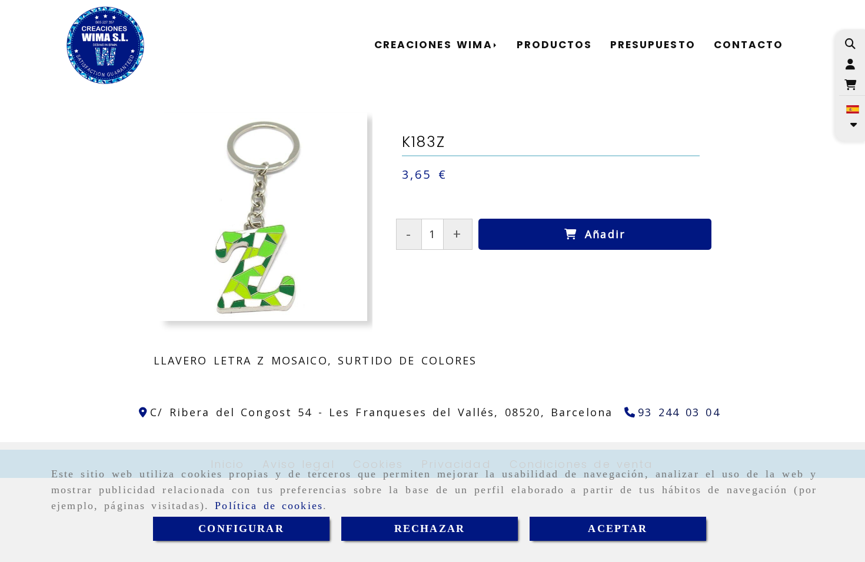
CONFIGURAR (241, 528)
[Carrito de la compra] (850, 85)
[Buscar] (850, 44)
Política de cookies (269, 505)
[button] (850, 64)
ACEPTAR (617, 528)
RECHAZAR (429, 528)
